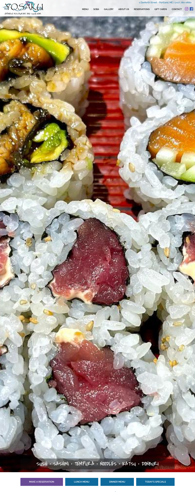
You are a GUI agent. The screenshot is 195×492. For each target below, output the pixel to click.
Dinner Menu (117, 481)
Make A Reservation (41, 481)
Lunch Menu (81, 481)
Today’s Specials (155, 481)
